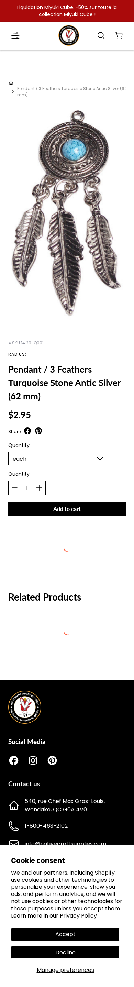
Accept (65, 934)
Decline (65, 952)
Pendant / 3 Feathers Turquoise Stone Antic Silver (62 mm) (72, 92)
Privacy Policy (78, 916)
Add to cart (67, 508)
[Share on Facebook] (27, 432)
